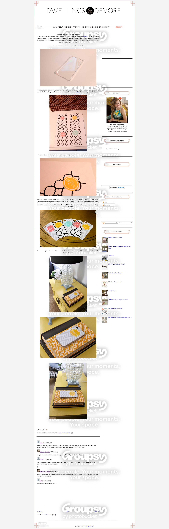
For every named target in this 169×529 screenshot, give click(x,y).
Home (68, 511)
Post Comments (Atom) (50, 515)
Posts (105, 202)
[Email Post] (71, 432)
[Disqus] (68, 462)
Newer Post (39, 511)
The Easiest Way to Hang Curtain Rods (118, 299)
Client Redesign (112, 290)
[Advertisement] (84, 21)
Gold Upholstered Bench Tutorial (116, 264)
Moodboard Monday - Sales (115, 308)
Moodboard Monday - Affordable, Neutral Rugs (120, 317)
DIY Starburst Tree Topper (114, 273)
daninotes (85, 36)
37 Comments (66, 432)
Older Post (97, 511)
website (78, 92)
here (79, 45)
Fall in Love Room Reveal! (114, 282)
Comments (107, 205)
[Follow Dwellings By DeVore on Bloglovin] (117, 188)
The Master (111, 255)
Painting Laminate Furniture (115, 237)
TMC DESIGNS (89, 526)
